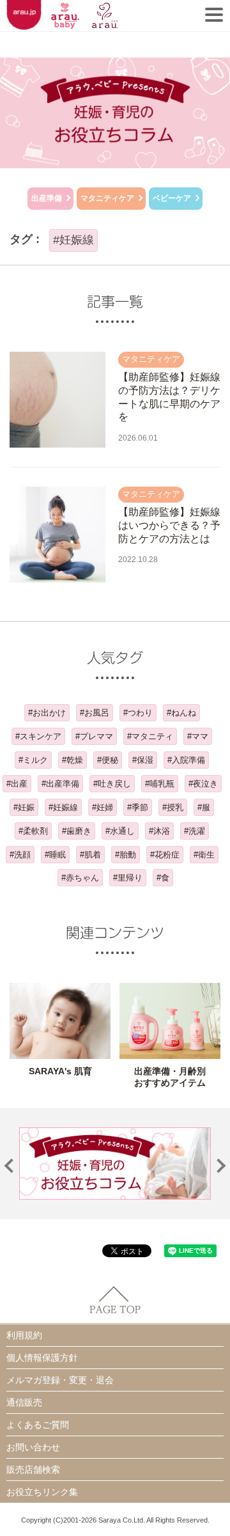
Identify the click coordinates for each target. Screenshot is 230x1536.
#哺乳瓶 (159, 783)
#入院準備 (186, 760)
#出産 (16, 783)
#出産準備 (60, 783)
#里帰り (127, 877)
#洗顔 (20, 854)
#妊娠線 (63, 807)
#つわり (138, 712)
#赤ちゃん (80, 877)
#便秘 (107, 760)
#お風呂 (94, 712)
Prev (11, 1166)
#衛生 (204, 854)
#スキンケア (38, 736)
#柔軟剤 (33, 831)
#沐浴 (159, 831)
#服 (203, 807)
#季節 (137, 807)
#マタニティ (150, 736)
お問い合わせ (33, 1447)
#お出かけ (47, 712)
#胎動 (125, 854)
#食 (163, 877)
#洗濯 (194, 831)
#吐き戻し (112, 783)
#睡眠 (55, 854)
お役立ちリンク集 (42, 1492)
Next (218, 1166)
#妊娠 (23, 807)
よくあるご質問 (37, 1425)
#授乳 (172, 807)
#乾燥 (72, 760)
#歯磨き (76, 831)
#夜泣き (203, 783)
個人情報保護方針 (42, 1357)
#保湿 (142, 760)
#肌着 (90, 854)
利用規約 (24, 1335)
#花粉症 (165, 854)
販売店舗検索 (33, 1469)
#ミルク (33, 760)
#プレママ (94, 736)
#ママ (197, 736)
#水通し (120, 831)
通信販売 (24, 1402)
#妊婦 (102, 807)
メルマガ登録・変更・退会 (60, 1380)
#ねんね (181, 712)
